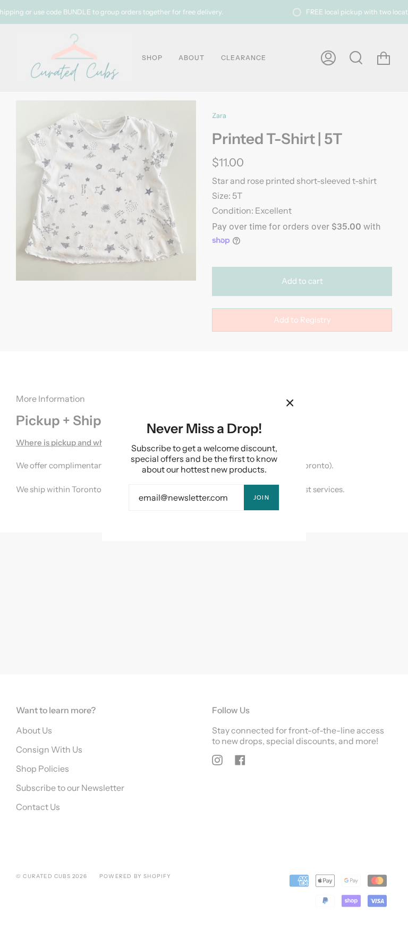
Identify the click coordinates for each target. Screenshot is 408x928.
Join (261, 497)
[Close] (290, 403)
